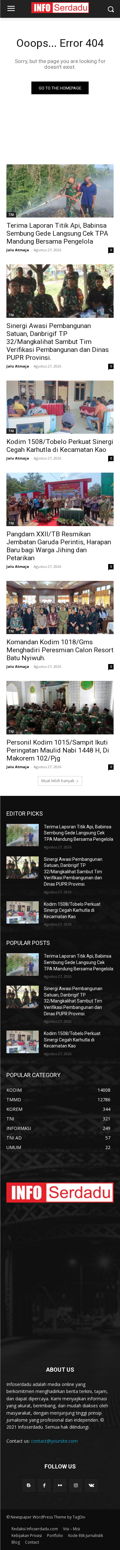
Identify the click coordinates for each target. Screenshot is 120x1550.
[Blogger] (28, 1485)
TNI (11, 214)
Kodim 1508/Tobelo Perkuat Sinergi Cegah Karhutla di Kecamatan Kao (72, 910)
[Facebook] (44, 1485)
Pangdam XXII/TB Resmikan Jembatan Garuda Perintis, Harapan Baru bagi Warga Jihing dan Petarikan (58, 546)
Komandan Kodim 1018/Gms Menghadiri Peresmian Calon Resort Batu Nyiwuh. (60, 650)
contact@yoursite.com (54, 1441)
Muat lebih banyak (57, 780)
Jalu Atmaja (17, 249)
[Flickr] (60, 1485)
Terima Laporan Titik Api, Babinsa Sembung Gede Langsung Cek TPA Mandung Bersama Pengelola (57, 233)
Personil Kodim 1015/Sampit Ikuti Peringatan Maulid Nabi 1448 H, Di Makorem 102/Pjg (57, 750)
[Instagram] (75, 1485)
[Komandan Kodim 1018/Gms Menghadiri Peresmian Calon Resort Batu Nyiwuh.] (60, 607)
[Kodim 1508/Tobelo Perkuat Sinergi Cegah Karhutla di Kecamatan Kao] (60, 407)
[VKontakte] (91, 1485)
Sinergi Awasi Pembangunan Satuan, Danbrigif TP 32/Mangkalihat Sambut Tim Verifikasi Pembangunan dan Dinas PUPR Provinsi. (57, 341)
